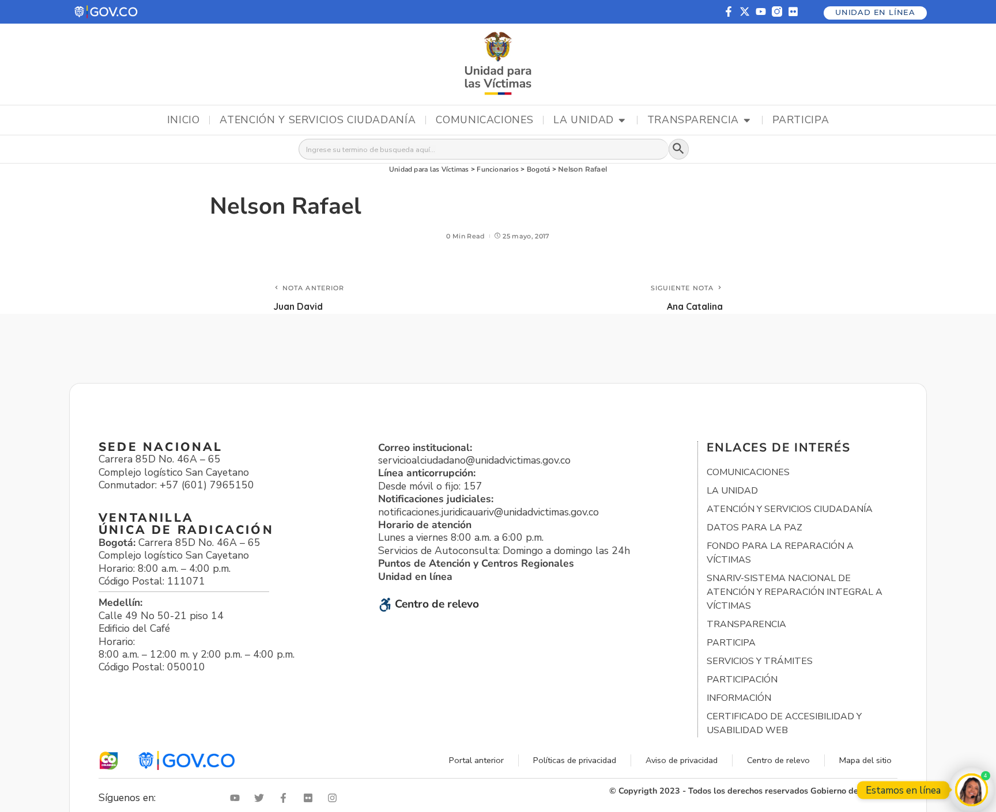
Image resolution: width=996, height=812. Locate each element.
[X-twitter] (745, 11)
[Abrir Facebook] (285, 798)
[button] (106, 11)
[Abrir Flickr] (310, 798)
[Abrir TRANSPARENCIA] (747, 120)
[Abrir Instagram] (334, 798)
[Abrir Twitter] (261, 798)
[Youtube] (761, 11)
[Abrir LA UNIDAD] (622, 120)
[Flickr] (793, 11)
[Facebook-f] (728, 11)
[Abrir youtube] (237, 798)
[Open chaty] (971, 789)
